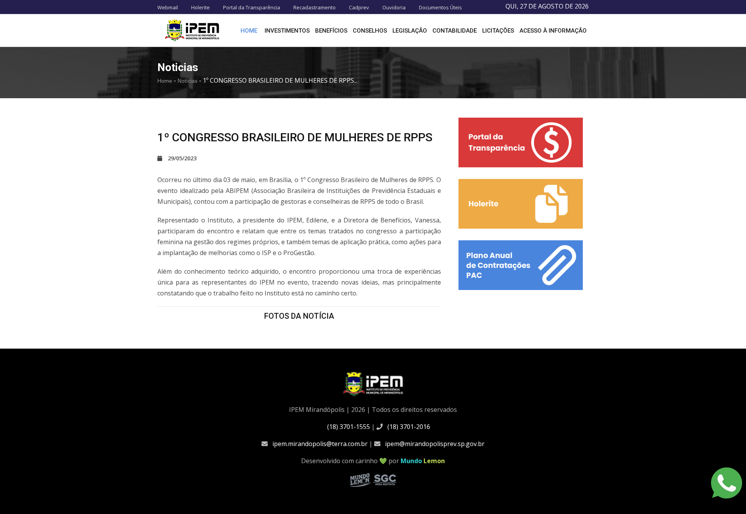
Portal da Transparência (251, 7)
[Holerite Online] (520, 204)
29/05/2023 (182, 158)
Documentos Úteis (440, 7)
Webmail (167, 7)
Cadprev (359, 7)
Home (249, 30)
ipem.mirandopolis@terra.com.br (320, 443)
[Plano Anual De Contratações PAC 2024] (520, 265)
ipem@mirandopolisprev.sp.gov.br (435, 443)
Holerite (200, 7)
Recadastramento (314, 7)
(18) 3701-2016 (408, 426)
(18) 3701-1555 (348, 426)
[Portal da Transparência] (520, 142)
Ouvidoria (394, 7)
